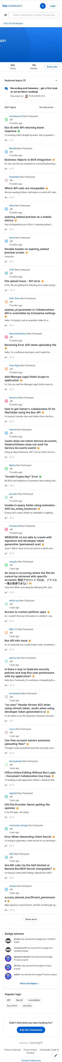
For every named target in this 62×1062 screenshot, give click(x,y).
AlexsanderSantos (18, 333)
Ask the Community (31, 1029)
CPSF (11, 269)
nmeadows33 (20, 948)
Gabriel (12, 429)
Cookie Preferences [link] (31, 1060)
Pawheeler (14, 177)
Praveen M (14, 526)
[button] (56, 1056)
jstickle (17, 939)
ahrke (12, 205)
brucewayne (15, 693)
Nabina (12, 465)
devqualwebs (15, 761)
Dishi (11, 854)
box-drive (12, 1005)
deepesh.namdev (22, 956)
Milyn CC (13, 629)
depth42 (13, 793)
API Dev (17, 965)
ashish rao (14, 600)
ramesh (12, 886)
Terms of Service (12, 1049)
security (27, 1005)
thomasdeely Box (37, 96)
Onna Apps (14, 365)
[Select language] (43, 6)
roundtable (34, 1000)
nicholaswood (15, 116)
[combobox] (34, 15)
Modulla (13, 148)
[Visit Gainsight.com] (31, 1043)
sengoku (13, 561)
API (8, 1000)
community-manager (18, 825)
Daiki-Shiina (14, 298)
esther (17, 974)
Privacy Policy (30, 1049)
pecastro (13, 494)
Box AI (19, 1000)
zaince (12, 729)
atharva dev (15, 658)
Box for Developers (13, 23)
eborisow (13, 397)
